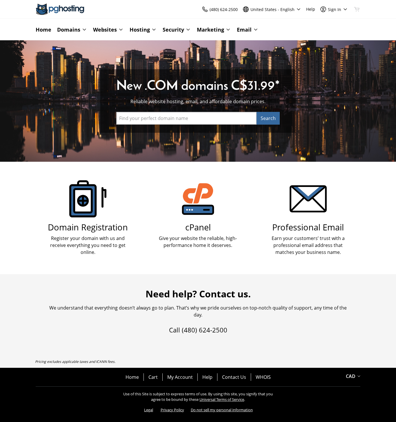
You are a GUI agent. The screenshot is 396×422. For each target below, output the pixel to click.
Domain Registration (88, 227)
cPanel (198, 227)
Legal (148, 409)
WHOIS (263, 377)
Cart (153, 377)
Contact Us (234, 377)
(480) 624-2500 (204, 329)
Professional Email (308, 227)
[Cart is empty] (356, 9)
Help (207, 377)
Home (132, 377)
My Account (180, 377)
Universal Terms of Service (221, 399)
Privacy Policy (172, 409)
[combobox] (186, 118)
